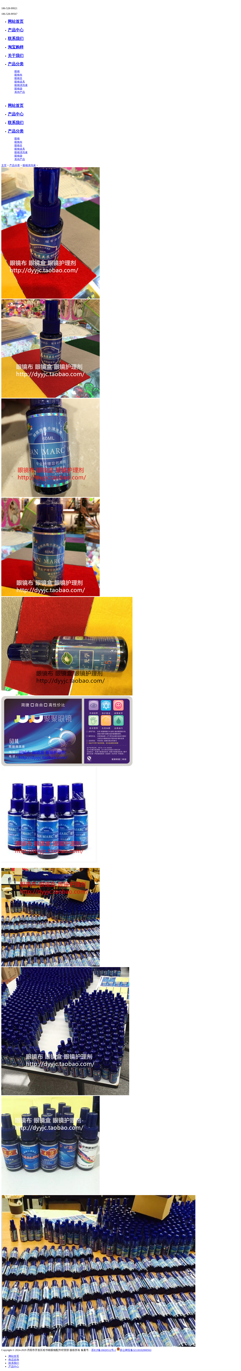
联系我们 (16, 38)
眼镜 (17, 71)
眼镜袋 (18, 88)
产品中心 (16, 30)
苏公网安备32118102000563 (135, 1350)
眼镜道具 (19, 81)
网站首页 (16, 21)
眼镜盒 (18, 78)
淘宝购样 (16, 47)
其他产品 (19, 92)
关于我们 (16, 55)
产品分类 (16, 64)
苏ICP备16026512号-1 (103, 1350)
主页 (4, 165)
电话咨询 (13, 1359)
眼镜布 (18, 74)
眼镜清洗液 (21, 85)
